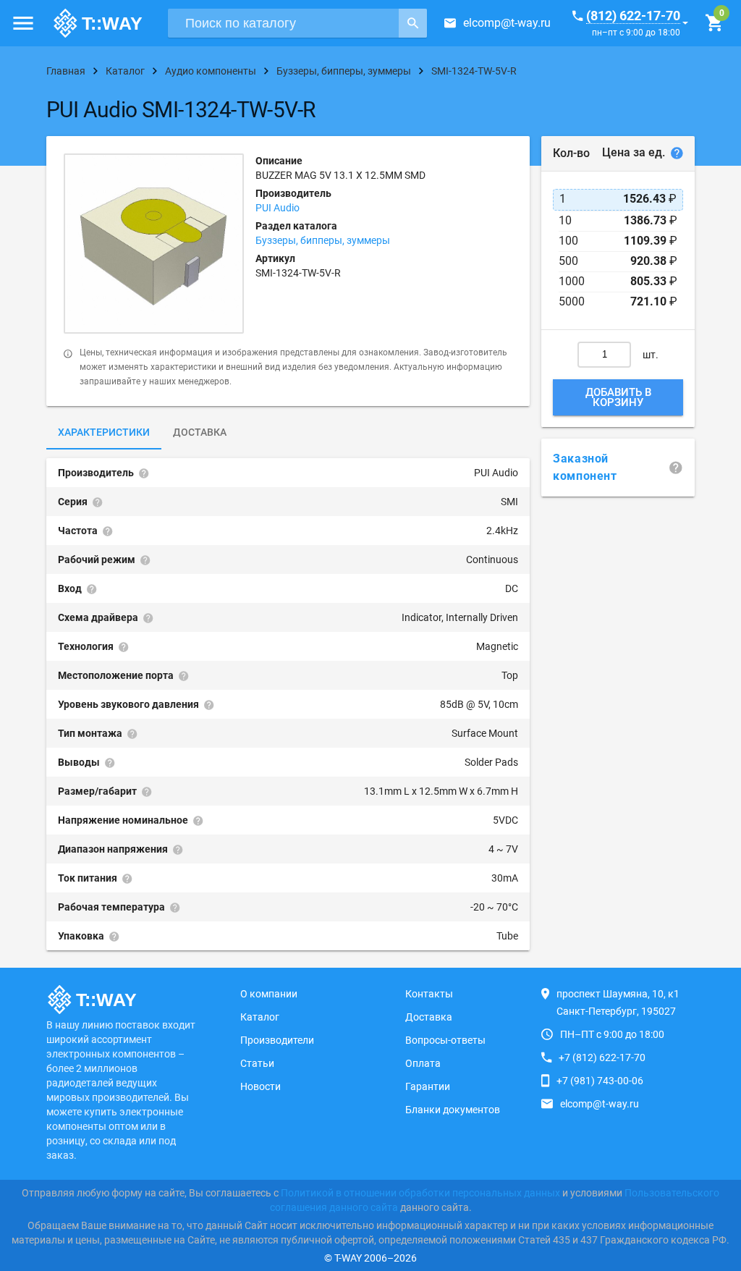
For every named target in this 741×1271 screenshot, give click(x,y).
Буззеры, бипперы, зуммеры (322, 240)
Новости (260, 1086)
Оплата (423, 1063)
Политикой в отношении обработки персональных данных (420, 1193)
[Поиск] (413, 23)
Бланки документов (452, 1109)
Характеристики (104, 432)
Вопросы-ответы (445, 1040)
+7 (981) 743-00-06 (599, 1080)
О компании (268, 994)
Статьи (257, 1063)
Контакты (429, 994)
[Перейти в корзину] (714, 23)
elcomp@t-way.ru (507, 23)
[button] (23, 23)
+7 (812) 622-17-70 (602, 1057)
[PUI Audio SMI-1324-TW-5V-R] (154, 243)
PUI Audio (277, 208)
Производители (277, 1040)
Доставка (199, 432)
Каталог (259, 1017)
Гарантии (427, 1086)
